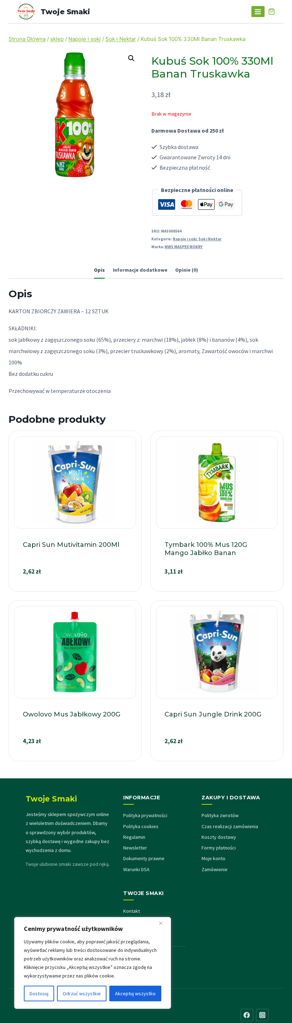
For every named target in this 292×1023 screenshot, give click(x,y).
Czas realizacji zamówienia (230, 826)
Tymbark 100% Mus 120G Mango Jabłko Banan (206, 549)
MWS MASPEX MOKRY (184, 246)
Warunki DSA (136, 869)
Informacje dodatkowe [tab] (140, 270)
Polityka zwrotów (220, 815)
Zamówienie (215, 869)
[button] (131, 58)
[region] (92, 963)
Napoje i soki (185, 238)
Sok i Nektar (209, 238)
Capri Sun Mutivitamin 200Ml (71, 545)
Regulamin (134, 837)
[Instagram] (262, 1015)
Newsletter (135, 847)
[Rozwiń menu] (258, 11)
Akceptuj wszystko (135, 993)
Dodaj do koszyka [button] (75, 588)
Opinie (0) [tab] (186, 270)
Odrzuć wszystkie (82, 993)
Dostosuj (39, 993)
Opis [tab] (99, 270)
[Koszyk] (271, 11)
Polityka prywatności (145, 815)
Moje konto (213, 858)
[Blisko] (163, 923)
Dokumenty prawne (144, 858)
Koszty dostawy (219, 837)
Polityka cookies (140, 826)
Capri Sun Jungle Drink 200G (213, 714)
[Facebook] (247, 1015)
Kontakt (131, 911)
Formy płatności (219, 847)
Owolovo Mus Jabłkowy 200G (71, 714)
